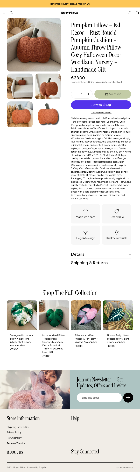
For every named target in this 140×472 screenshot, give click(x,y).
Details (77, 254)
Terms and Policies (124, 467)
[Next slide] (33, 315)
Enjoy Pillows (20, 467)
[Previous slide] (10, 315)
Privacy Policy (14, 432)
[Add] (32, 325)
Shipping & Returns (89, 262)
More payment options (101, 112)
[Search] (11, 12)
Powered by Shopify (36, 467)
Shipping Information (18, 427)
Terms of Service (16, 443)
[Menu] (4, 13)
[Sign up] (128, 398)
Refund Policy (14, 437)
